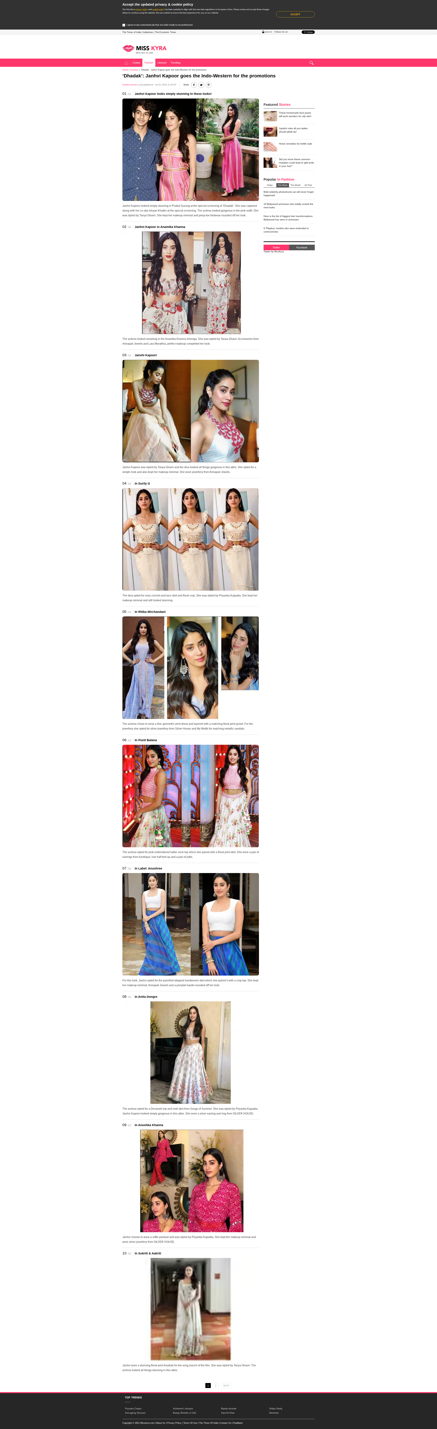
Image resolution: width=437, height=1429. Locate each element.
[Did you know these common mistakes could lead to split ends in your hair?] (270, 163)
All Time (308, 185)
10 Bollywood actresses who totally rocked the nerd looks (288, 206)
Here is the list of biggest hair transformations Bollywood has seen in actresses (288, 218)
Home (126, 63)
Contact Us (225, 1423)
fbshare (194, 85)
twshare (201, 85)
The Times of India (131, 32)
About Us (160, 1423)
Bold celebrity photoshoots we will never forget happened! (289, 193)
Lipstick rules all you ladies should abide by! (293, 130)
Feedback (238, 1423)
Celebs (136, 62)
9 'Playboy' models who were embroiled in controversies (286, 230)
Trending (175, 62)
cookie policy (158, 9)
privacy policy (141, 9)
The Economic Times (165, 32)
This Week (282, 185)
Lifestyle (162, 62)
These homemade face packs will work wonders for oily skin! (295, 114)
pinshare (209, 85)
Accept (295, 14)
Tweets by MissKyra (274, 251)
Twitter (276, 247)
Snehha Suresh (129, 85)
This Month (295, 185)
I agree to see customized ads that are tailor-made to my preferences (159, 25)
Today (270, 185)
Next (226, 1385)
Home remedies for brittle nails (295, 143)
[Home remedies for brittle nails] (270, 147)
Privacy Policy (174, 1423)
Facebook (301, 247)
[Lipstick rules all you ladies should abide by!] (270, 132)
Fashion (148, 62)
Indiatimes (148, 32)
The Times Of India (208, 1423)
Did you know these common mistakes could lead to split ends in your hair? (296, 162)
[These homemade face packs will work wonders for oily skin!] (270, 116)
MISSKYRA (144, 48)
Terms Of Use (190, 1423)
